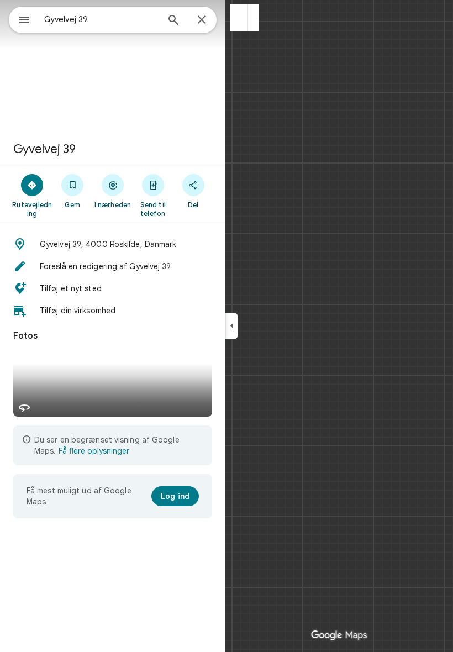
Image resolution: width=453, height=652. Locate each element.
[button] (239, 17)
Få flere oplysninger (94, 451)
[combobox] (101, 19)
